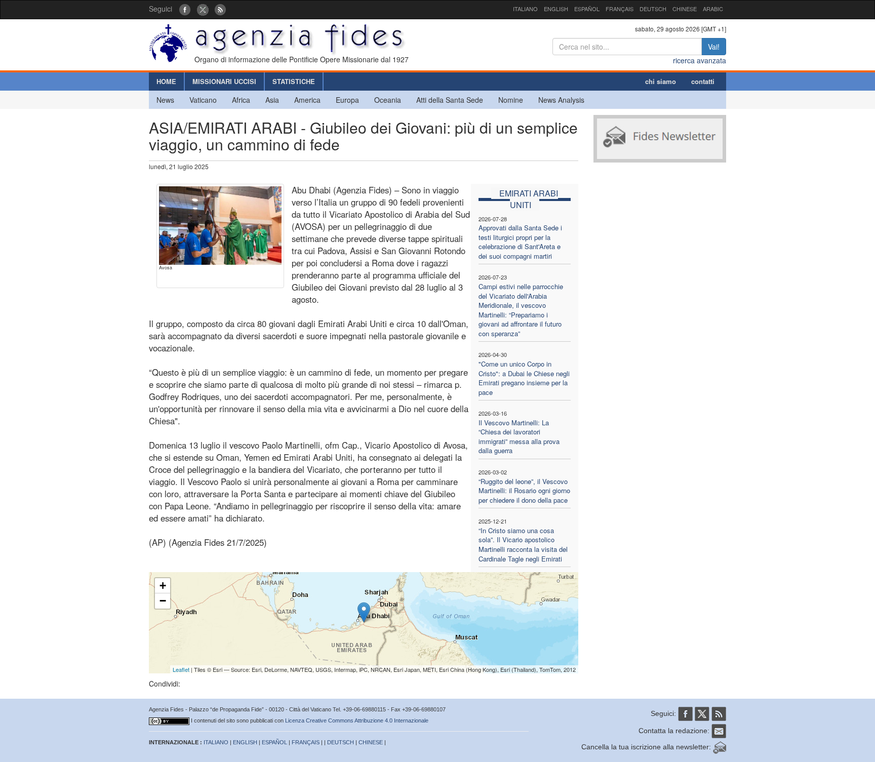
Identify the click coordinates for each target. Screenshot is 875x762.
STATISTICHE (293, 81)
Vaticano (203, 100)
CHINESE (684, 9)
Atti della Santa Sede (449, 100)
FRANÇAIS (619, 9)
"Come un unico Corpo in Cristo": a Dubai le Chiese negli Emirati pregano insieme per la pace (524, 378)
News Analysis (561, 100)
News (165, 100)
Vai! (714, 47)
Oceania (387, 100)
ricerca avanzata (699, 60)
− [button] (163, 600)
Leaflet (181, 669)
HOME (166, 81)
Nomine (510, 100)
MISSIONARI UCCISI (224, 81)
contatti (702, 81)
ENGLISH (556, 9)
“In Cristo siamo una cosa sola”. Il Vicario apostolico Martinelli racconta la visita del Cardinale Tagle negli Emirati (523, 545)
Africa (241, 100)
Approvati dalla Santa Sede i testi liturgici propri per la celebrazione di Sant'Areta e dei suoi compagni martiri (520, 242)
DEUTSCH (653, 9)
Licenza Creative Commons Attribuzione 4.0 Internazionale (356, 720)
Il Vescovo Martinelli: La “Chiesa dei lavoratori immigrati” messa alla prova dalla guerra (519, 437)
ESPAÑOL (587, 9)
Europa (347, 100)
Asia (272, 100)
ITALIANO (525, 9)
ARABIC (713, 9)
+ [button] (163, 585)
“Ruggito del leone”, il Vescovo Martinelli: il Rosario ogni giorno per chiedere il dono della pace (524, 490)
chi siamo (660, 81)
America (307, 100)
